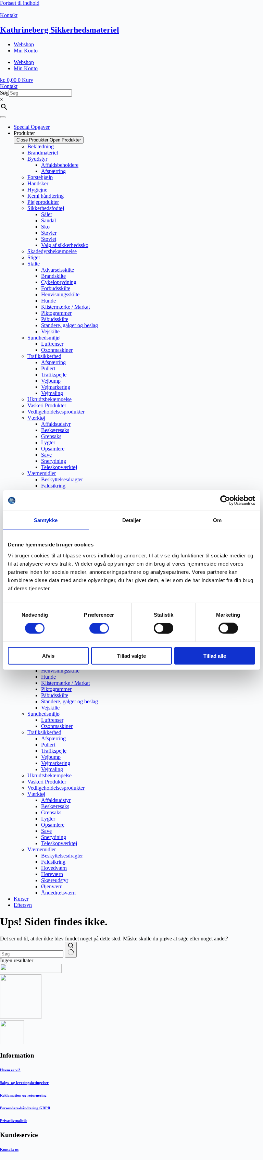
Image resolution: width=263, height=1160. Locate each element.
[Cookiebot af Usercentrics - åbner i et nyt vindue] (225, 500)
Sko (45, 227)
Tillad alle (214, 655)
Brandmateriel (42, 153)
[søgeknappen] (71, 950)
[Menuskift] (2, 117)
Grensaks (51, 436)
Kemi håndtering (45, 196)
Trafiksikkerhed (44, 356)
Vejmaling (52, 393)
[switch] (99, 628)
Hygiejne (37, 190)
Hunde (48, 301)
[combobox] (31, 954)
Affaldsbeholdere (59, 165)
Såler (46, 214)
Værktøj (36, 418)
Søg (4, 93)
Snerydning (53, 461)
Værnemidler (41, 473)
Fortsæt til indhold (19, 3)
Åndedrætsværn (58, 893)
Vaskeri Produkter (46, 405)
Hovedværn (54, 868)
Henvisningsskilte (60, 294)
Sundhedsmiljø (43, 338)
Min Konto (26, 50)
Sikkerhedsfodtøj (45, 208)
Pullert (48, 368)
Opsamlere (52, 449)
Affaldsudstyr (56, 424)
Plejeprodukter (43, 202)
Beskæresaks (55, 430)
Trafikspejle (53, 375)
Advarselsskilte (57, 270)
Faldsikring (53, 486)
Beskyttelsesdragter (62, 479)
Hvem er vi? (10, 1070)
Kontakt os (9, 1149)
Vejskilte (50, 331)
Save (46, 455)
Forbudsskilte (55, 288)
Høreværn (52, 874)
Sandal (48, 220)
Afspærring (53, 171)
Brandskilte (53, 276)
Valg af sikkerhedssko (64, 245)
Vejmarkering (55, 387)
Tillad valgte (131, 655)
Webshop (24, 44)
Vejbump (51, 381)
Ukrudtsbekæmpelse (49, 399)
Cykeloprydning (58, 282)
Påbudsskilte (54, 319)
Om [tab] (217, 520)
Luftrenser (52, 344)
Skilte (33, 264)
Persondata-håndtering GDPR (25, 1108)
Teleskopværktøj (59, 467)
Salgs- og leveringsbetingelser (24, 1083)
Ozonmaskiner (57, 350)
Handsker (37, 183)
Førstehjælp (40, 177)
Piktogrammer (56, 313)
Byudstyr (37, 159)
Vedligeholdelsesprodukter (56, 412)
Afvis (48, 655)
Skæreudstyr (54, 880)
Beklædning (40, 146)
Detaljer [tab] (131, 520)
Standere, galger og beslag (69, 325)
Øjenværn (52, 886)
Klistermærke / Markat (65, 307)
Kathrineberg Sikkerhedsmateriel (59, 29)
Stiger (33, 257)
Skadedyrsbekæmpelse (52, 251)
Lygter (48, 442)
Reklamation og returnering (23, 1095)
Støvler (49, 233)
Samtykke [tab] (46, 520)
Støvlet (48, 239)
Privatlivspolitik (13, 1121)
